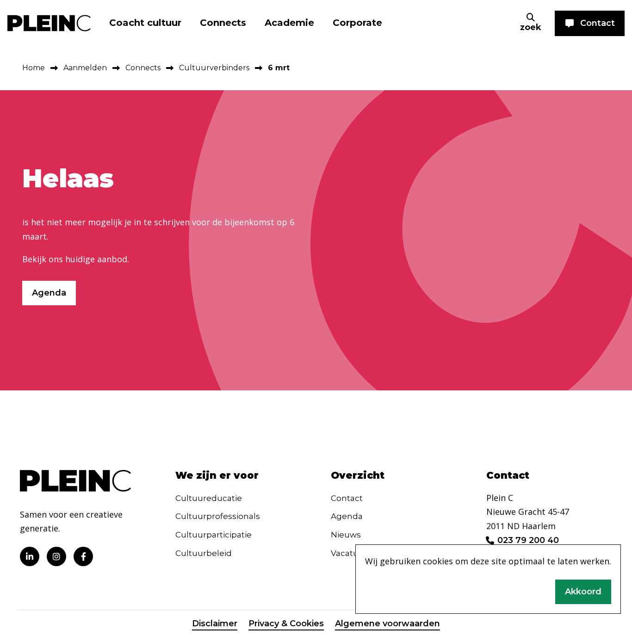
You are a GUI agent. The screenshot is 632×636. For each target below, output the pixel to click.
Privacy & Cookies (286, 623)
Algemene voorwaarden (387, 623)
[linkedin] (29, 556)
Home (33, 67)
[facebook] (83, 556)
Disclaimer (214, 623)
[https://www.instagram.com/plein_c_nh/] (56, 556)
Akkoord (583, 592)
